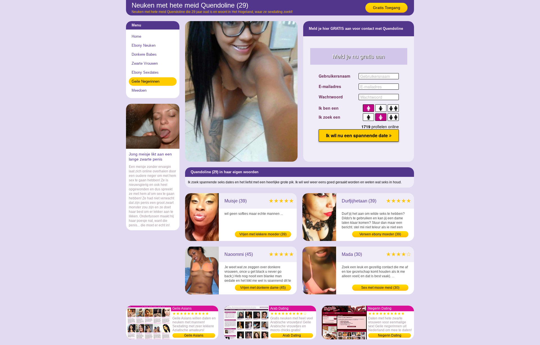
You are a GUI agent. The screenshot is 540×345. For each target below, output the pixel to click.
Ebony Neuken (144, 45)
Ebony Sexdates (145, 72)
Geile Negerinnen (145, 81)
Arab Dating (292, 335)
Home (136, 36)
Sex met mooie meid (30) (380, 288)
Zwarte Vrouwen (145, 63)
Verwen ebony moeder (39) (380, 234)
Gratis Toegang (386, 7)
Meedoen (139, 90)
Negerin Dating (389, 335)
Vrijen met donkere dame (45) (263, 288)
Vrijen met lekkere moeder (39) (263, 234)
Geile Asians (193, 335)
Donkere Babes (144, 54)
